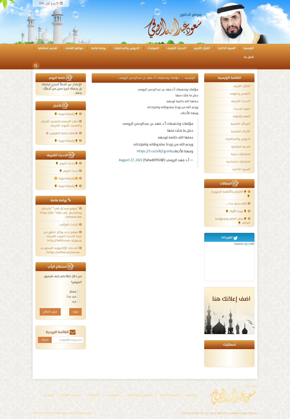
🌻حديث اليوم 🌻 (67, 163)
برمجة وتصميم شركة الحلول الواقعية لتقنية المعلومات (62, 413)
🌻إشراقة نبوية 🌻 (66, 113)
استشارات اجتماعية (238, 161)
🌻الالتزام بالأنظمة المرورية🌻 (230, 193)
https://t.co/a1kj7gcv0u (155, 151)
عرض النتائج (50, 311)
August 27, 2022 (130, 160)
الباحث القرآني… (68, 224)
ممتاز (72, 291)
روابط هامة (98, 48)
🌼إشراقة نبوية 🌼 (66, 178)
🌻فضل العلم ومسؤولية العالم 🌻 (232, 220)
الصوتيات (153, 48)
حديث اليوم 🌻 (69, 170)
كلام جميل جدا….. (237, 203)
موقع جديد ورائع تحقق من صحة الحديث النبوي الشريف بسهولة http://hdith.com (63, 236)
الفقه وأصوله (241, 116)
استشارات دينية (240, 154)
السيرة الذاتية (227, 48)
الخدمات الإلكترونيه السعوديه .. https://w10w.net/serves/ (61, 250)
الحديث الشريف (176, 48)
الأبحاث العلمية (240, 131)
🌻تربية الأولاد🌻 (236, 211)
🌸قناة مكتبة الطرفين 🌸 (62, 133)
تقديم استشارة (47, 48)
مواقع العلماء (74, 48)
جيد (74, 301)
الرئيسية (248, 48)
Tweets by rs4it (244, 244)
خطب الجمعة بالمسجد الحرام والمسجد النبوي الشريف (61, 123)
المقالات (94, 395)
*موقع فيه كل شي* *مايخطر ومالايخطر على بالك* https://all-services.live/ (61, 212)
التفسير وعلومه (240, 93)
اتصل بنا (249, 57)
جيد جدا (71, 296)
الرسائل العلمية (240, 123)
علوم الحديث (242, 108)
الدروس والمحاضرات (126, 48)
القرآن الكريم (202, 48)
